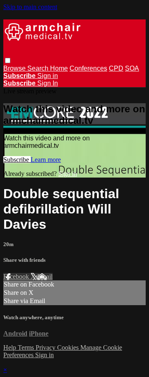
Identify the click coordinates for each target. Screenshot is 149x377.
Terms (27, 347)
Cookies (68, 347)
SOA (132, 68)
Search (38, 68)
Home (59, 68)
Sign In (47, 83)
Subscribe (17, 159)
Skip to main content (30, 6)
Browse (15, 68)
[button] (7, 60)
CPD (116, 68)
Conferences (88, 68)
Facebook (17, 276)
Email (45, 276)
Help (10, 347)
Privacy (46, 347)
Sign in (47, 75)
